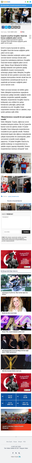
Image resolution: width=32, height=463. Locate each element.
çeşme (9, 196)
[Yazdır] (15, 27)
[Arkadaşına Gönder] (12, 27)
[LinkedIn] (9, 27)
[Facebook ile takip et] (12, 453)
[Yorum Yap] (18, 27)
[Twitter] (6, 27)
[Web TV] (28, 2)
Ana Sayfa (9, 441)
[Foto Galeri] (30, 2)
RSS (24, 441)
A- (30, 38)
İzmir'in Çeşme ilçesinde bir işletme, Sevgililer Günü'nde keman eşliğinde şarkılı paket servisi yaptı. (14, 41)
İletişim (20, 441)
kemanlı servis (15, 196)
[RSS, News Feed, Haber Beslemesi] (16, 453)
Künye (15, 441)
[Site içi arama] (19, 453)
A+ (30, 36)
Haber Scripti (14, 457)
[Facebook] (3, 27)
